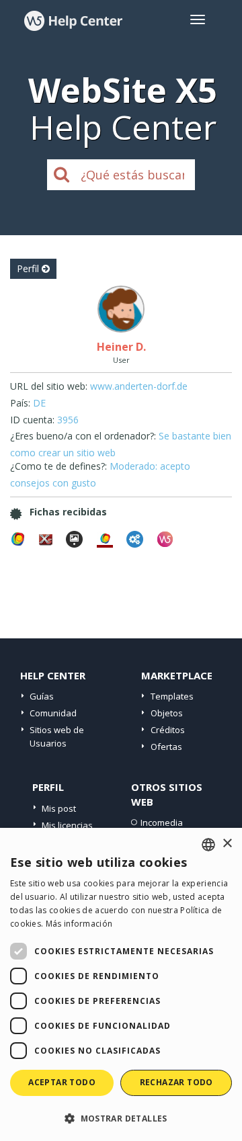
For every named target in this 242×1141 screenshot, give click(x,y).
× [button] (227, 844)
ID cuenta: (32, 419)
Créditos (168, 730)
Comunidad (53, 713)
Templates (172, 696)
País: (20, 402)
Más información (79, 923)
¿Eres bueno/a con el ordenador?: (83, 435)
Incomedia (161, 822)
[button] (121, 1118)
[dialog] (121, 984)
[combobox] (208, 844)
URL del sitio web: (48, 386)
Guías (42, 696)
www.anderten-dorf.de (139, 386)
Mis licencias (67, 825)
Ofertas (166, 747)
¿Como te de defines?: (58, 466)
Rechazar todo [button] (176, 1082)
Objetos (167, 713)
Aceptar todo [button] (61, 1082)
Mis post (59, 808)
